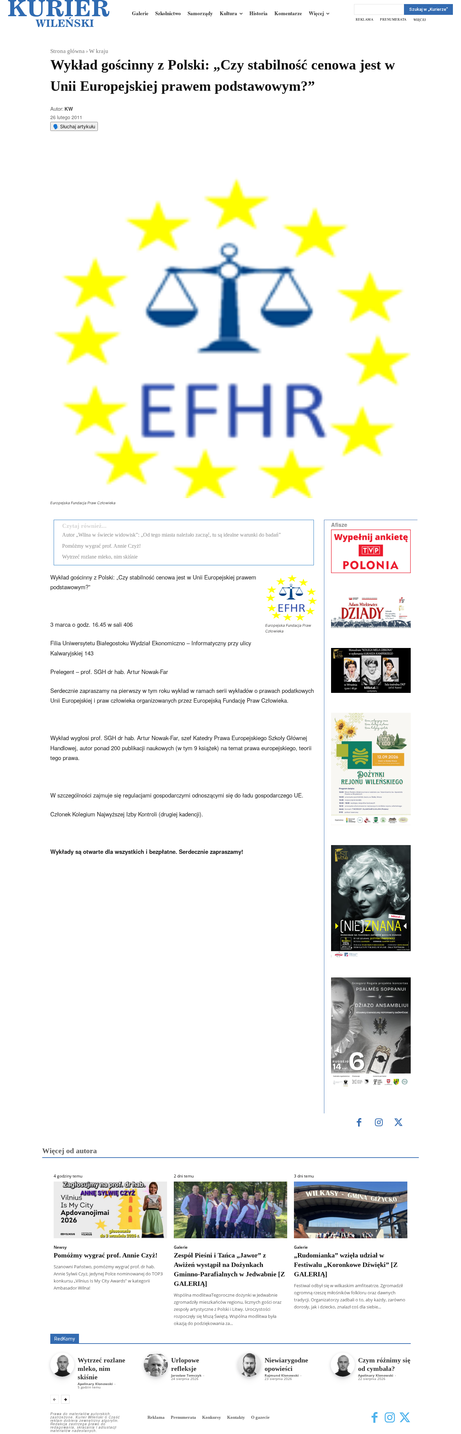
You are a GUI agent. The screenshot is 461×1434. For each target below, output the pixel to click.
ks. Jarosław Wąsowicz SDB (293, 1324)
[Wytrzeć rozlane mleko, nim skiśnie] (62, 1365)
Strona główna (67, 51)
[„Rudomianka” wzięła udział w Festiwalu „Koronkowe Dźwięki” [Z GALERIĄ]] (350, 1210)
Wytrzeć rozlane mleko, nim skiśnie (100, 557)
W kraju (98, 51)
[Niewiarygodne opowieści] (249, 1365)
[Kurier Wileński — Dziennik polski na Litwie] (58, 13)
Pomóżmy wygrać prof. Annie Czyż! (101, 546)
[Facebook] (105, 160)
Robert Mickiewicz (350, 1328)
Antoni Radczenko (158, 1324)
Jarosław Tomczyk (186, 1375)
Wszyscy (72, 1324)
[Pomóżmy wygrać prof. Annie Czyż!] (110, 1210)
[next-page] (65, 1399)
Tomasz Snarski (395, 1328)
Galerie (181, 1247)
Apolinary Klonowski (95, 1383)
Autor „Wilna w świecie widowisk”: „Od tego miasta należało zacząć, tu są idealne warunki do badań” (171, 535)
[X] (121, 160)
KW (68, 108)
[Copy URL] (167, 160)
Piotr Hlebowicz (346, 1324)
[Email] (152, 160)
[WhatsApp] (136, 160)
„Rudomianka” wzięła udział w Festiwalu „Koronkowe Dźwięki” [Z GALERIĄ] (346, 1264)
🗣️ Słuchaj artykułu (74, 126)
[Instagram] (379, 1123)
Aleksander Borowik (110, 1324)
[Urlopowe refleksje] (156, 1365)
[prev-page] (54, 1399)
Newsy (60, 1247)
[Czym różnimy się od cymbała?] (343, 1365)
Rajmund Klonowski (391, 1324)
